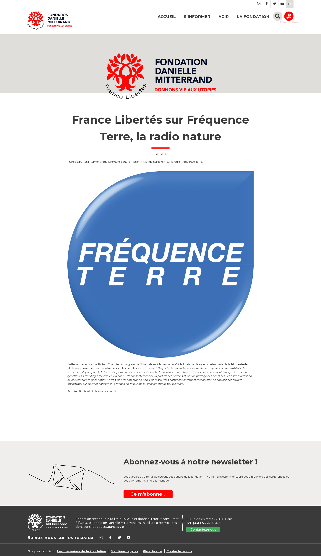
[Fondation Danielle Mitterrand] (49, 21)
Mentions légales (124, 551)
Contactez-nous (203, 529)
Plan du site (152, 551)
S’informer (197, 16)
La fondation (253, 16)
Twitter (274, 4)
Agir (223, 16)
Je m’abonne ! (148, 494)
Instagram (259, 4)
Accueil (167, 16)
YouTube (282, 4)
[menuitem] (289, 4)
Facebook (266, 4)
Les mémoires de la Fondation (81, 551)
